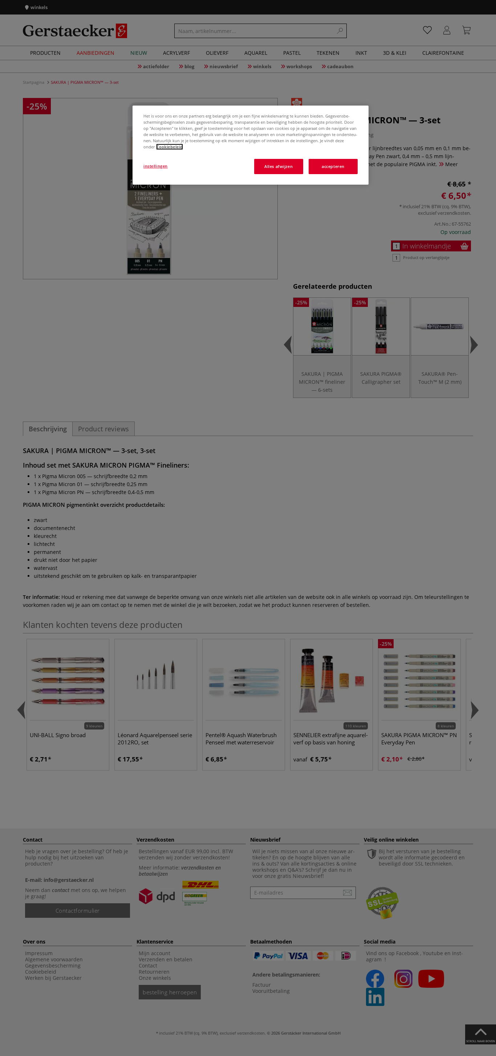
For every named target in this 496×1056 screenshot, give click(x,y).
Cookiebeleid (169, 146)
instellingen (155, 166)
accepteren (333, 166)
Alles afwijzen (278, 166)
